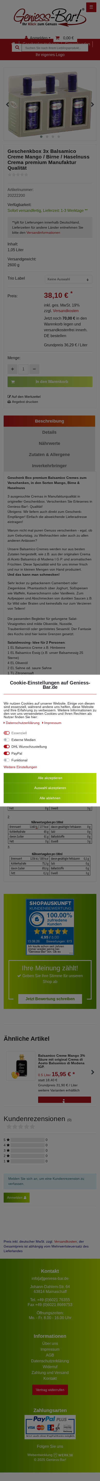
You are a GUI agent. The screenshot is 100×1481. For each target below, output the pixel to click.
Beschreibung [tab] (49, 421)
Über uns (50, 1343)
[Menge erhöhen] (12, 369)
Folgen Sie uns (50, 1446)
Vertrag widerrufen (50, 1390)
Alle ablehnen (50, 798)
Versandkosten (66, 311)
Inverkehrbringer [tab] (49, 465)
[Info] (64, 1102)
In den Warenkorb (52, 382)
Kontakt (50, 1378)
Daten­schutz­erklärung (23, 722)
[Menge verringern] (34, 369)
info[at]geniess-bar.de (50, 1278)
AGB (50, 1355)
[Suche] (17, 48)
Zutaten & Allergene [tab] (49, 454)
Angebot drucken (25, 402)
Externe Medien (23, 739)
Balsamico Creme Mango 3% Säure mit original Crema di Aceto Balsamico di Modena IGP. (61, 1061)
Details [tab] (49, 432)
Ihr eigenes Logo (50, 55)
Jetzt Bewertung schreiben (50, 999)
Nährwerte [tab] (49, 443)
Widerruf (50, 1367)
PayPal (16, 753)
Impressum (50, 1349)
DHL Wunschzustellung (29, 746)
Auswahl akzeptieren (50, 788)
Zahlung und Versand (50, 1373)
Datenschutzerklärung (50, 1361)
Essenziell (19, 733)
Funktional (19, 760)
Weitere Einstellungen (20, 767)
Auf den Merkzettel (26, 397)
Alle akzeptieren (50, 778)
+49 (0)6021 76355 (53, 1300)
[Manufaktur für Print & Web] (63, 1455)
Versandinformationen (43, 232)
